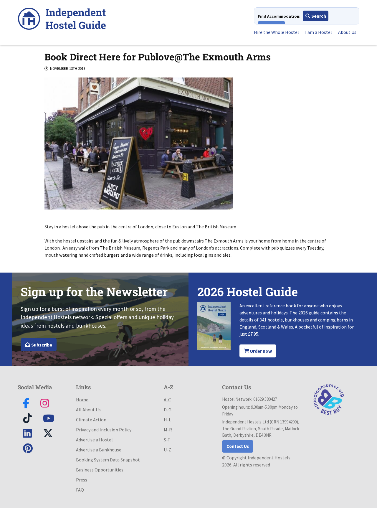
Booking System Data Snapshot (108, 460)
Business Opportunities (99, 470)
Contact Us (237, 446)
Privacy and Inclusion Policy (103, 430)
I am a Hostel (318, 32)
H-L (167, 420)
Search (318, 16)
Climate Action (91, 420)
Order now (260, 351)
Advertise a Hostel (94, 440)
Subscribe (41, 345)
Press (81, 480)
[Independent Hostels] (62, 19)
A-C (167, 400)
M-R (168, 430)
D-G (167, 410)
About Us (347, 32)
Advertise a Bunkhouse (98, 450)
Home (82, 400)
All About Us (88, 410)
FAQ (80, 490)
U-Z (167, 450)
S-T (167, 440)
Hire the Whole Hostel (276, 32)
